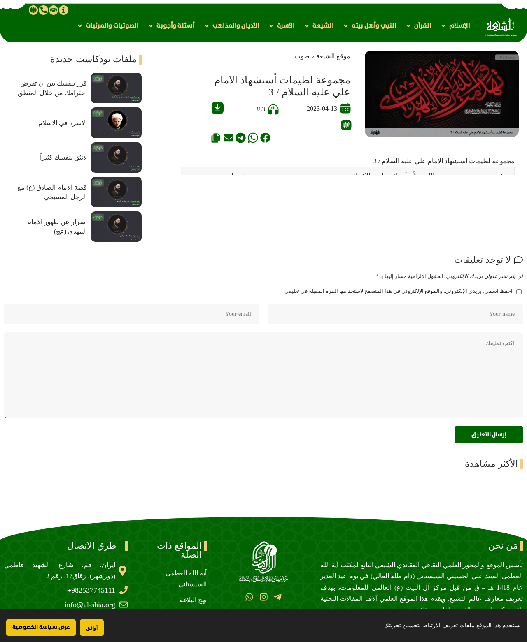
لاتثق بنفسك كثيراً (63, 157)
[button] (455, 25)
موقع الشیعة (333, 56)
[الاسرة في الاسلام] (116, 122)
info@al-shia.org (90, 604)
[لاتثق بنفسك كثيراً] (116, 157)
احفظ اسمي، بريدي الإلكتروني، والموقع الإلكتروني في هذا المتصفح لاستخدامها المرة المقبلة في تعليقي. (398, 291)
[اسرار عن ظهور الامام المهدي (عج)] (116, 226)
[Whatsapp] (249, 597)
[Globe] (33, 9)
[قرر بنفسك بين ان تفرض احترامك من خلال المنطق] (116, 88)
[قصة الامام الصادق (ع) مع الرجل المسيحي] (116, 192)
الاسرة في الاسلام (62, 122)
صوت (302, 56)
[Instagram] (263, 597)
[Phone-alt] (43, 9)
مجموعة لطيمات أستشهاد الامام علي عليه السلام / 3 (444, 161)
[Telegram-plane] (278, 597)
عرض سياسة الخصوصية (41, 627)
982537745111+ (91, 590)
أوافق (92, 628)
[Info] (63, 9)
